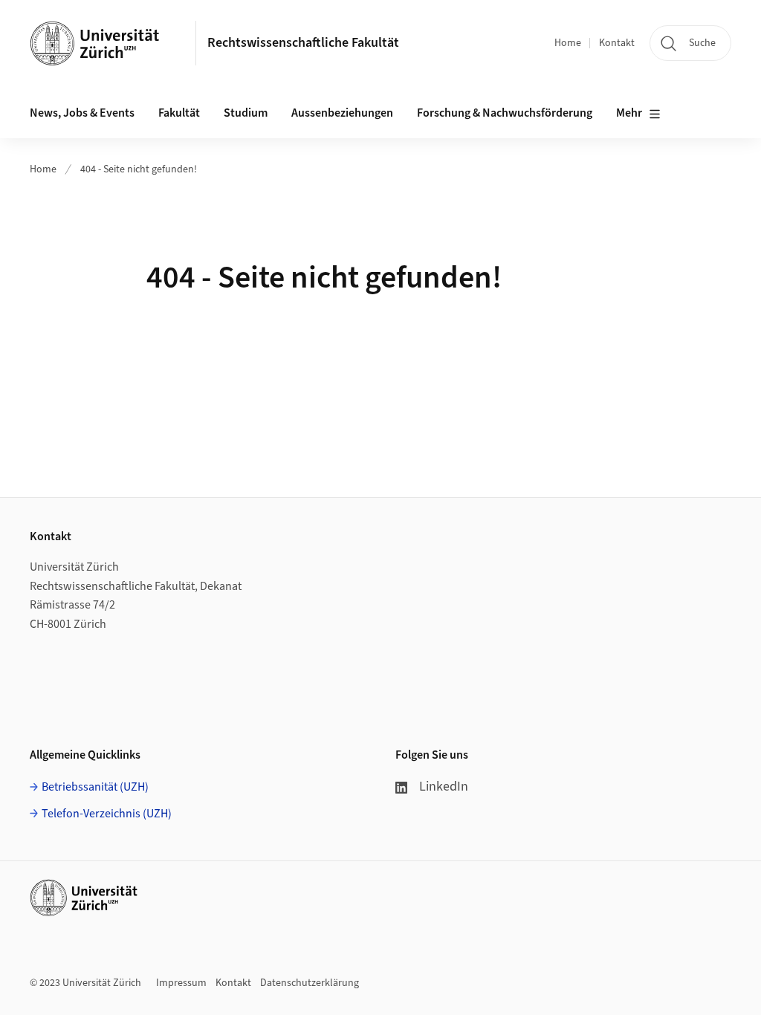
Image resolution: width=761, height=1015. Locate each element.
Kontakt (617, 43)
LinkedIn (443, 786)
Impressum (181, 983)
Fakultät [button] (179, 113)
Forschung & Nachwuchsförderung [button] (504, 113)
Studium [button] (246, 113)
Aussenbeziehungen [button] (342, 113)
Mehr (629, 113)
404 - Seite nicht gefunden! (138, 169)
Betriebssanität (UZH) (95, 787)
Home (567, 43)
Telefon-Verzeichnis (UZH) (107, 813)
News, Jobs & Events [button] (82, 113)
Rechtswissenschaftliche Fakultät (303, 42)
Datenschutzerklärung (309, 983)
